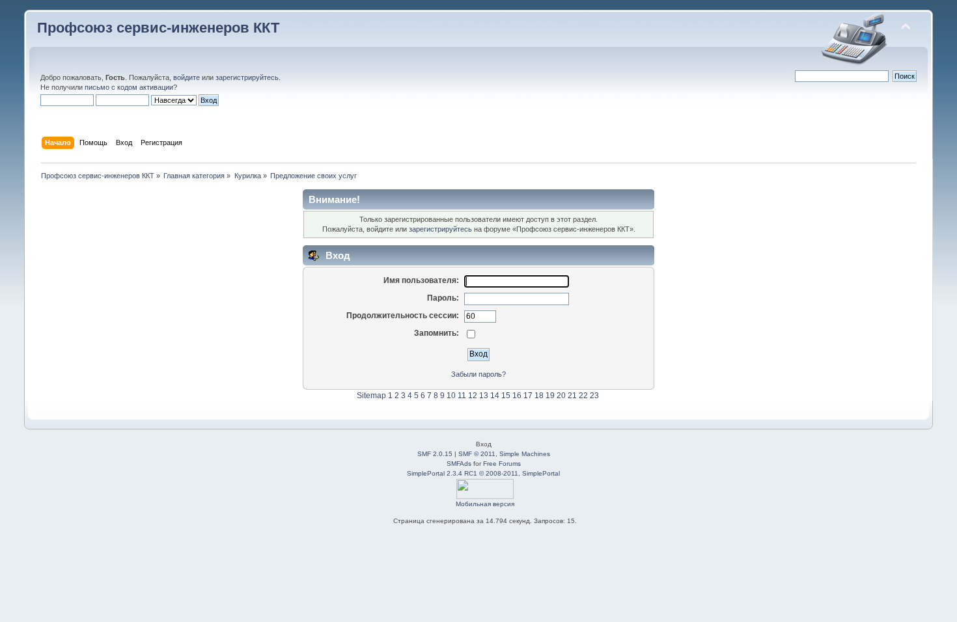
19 (550, 395)
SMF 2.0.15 (434, 453)
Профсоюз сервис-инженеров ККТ (158, 28)
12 (472, 395)
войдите (186, 77)
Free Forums (502, 463)
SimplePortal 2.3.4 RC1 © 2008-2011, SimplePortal (483, 473)
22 (583, 395)
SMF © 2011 (476, 453)
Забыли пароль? (478, 374)
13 (483, 395)
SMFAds (459, 463)
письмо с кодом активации (129, 87)
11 (462, 395)
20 (561, 395)
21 (572, 395)
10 (451, 395)
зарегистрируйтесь (247, 77)
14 (494, 395)
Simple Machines (524, 453)
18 (539, 395)
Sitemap (371, 395)
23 (594, 395)
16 (516, 395)
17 (528, 395)
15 (505, 395)
